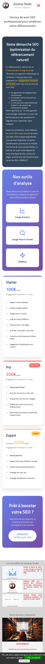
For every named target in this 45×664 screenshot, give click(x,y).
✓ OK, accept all (32, 658)
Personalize (24, 661)
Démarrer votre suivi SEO (22, 536)
